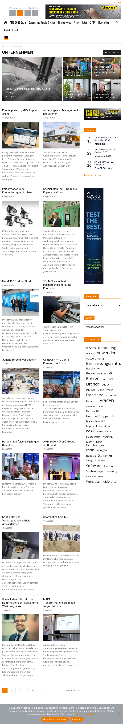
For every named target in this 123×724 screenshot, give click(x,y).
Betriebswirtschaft (99, 373)
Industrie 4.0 (95, 421)
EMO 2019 (90, 390)
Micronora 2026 (102, 156)
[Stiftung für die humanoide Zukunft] (77, 68)
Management (93, 436)
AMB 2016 (90, 353)
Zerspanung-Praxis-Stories (42, 22)
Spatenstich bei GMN (55, 517)
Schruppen (91, 461)
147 (32, 690)
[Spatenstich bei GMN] (61, 538)
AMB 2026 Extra (18, 22)
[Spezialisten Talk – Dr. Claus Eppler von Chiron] (61, 214)
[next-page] (39, 690)
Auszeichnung (95, 358)
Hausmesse (104, 406)
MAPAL (107, 436)
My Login (117, 2)
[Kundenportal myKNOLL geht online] (20, 135)
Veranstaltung (111, 471)
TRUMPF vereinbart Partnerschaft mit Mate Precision (57, 285)
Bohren (92, 378)
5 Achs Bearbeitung (101, 347)
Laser (108, 431)
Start (4, 46)
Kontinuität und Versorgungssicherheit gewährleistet (16, 520)
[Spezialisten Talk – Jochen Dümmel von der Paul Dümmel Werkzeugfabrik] (20, 627)
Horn (114, 416)
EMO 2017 (107, 384)
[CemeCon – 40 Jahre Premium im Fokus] (61, 384)
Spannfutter (110, 466)
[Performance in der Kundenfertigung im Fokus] (20, 214)
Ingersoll (91, 426)
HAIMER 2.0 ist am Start (16, 281)
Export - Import (105, 389)
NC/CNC (90, 450)
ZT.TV (92, 22)
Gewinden (90, 406)
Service (101, 460)
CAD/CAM (107, 379)
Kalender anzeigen (93, 175)
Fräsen (106, 400)
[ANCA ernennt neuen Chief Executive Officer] (106, 90)
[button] (117, 22)
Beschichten (93, 368)
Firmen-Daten (80, 22)
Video (100, 476)
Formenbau (111, 395)
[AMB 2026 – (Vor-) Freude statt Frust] (61, 466)
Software (93, 465)
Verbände (91, 476)
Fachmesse (95, 395)
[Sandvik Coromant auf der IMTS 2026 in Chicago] (32, 83)
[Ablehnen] (119, 713)
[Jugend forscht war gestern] (20, 381)
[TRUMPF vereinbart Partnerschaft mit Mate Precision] (61, 309)
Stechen (91, 471)
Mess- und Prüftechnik (95, 443)
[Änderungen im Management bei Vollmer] (61, 135)
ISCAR (90, 431)
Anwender (106, 352)
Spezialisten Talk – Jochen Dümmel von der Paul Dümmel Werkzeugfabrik (20, 603)
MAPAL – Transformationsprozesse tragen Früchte (59, 603)
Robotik (91, 455)
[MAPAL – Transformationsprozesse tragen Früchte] (61, 627)
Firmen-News (64, 22)
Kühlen (100, 431)
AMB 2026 (99, 143)
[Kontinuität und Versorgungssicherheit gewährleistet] (20, 545)
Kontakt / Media (12, 30)
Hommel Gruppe (97, 416)
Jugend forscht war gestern (19, 359)
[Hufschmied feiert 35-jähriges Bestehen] (20, 466)
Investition (104, 426)
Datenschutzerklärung (86, 714)
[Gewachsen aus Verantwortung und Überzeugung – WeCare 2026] (106, 68)
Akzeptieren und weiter (55, 719)
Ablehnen (77, 719)
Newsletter (103, 22)
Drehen (93, 384)
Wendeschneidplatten (102, 481)
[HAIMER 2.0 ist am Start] (20, 302)
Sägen (100, 471)
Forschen (91, 401)
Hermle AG (92, 411)
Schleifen (105, 455)
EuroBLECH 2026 (103, 168)
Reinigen (101, 450)
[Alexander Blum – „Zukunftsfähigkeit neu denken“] (77, 90)
